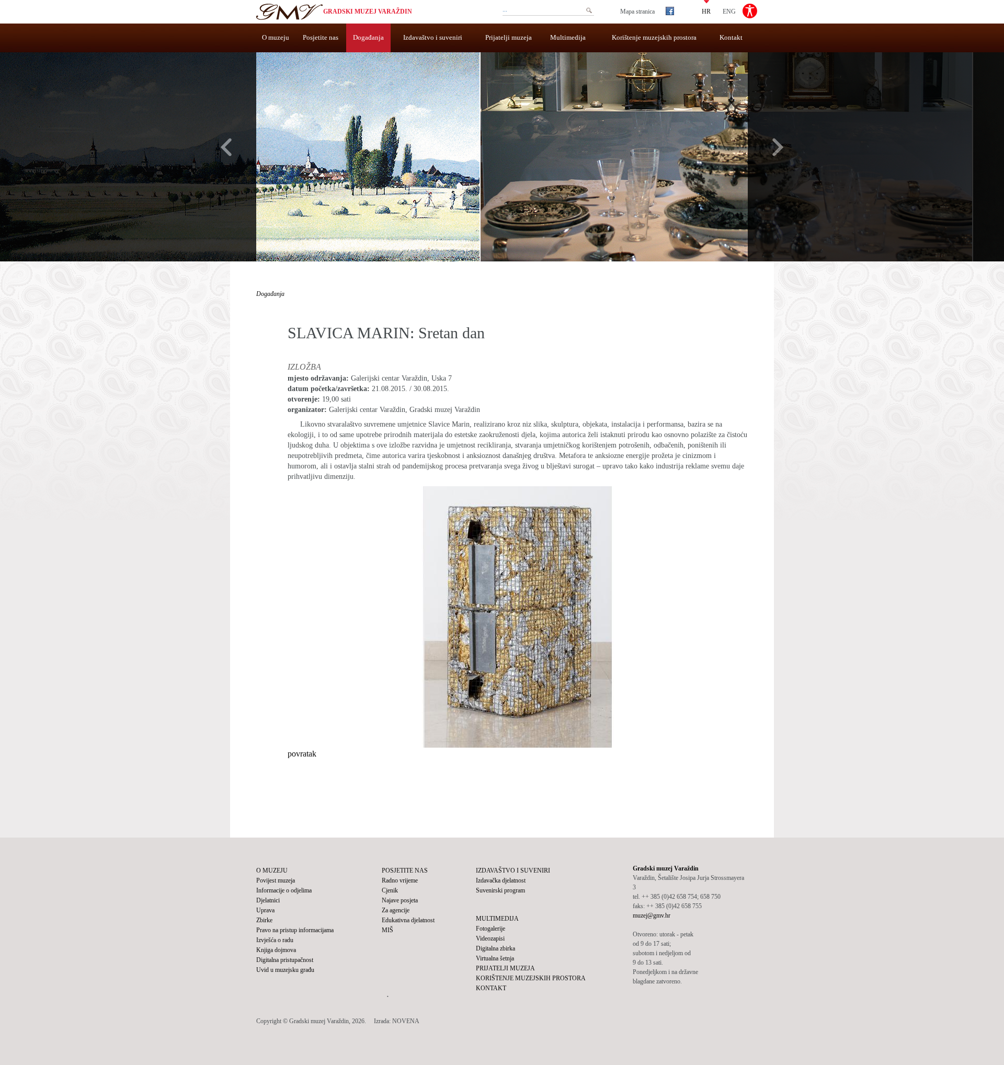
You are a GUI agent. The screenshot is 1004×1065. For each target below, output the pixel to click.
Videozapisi (490, 938)
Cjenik (390, 890)
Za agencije (395, 910)
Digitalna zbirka (495, 948)
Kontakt (731, 37)
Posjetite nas (320, 37)
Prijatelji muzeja (508, 37)
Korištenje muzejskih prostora (654, 37)
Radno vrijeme (400, 880)
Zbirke (264, 920)
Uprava (265, 910)
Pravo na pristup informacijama (295, 930)
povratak (302, 753)
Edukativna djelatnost (408, 920)
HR (706, 11)
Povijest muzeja (275, 880)
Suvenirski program (500, 890)
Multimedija (568, 37)
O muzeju (275, 37)
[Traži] (589, 10)
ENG (729, 11)
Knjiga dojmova (276, 950)
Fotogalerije (490, 928)
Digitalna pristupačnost (284, 960)
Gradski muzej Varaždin (367, 11)
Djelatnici (268, 900)
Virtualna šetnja (495, 958)
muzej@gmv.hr (651, 915)
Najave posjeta (400, 900)
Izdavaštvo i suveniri (432, 37)
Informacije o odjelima (284, 890)
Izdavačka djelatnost (501, 880)
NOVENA (405, 1021)
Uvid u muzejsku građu (285, 970)
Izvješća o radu (274, 940)
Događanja (368, 37)
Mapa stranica (637, 11)
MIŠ (387, 930)
